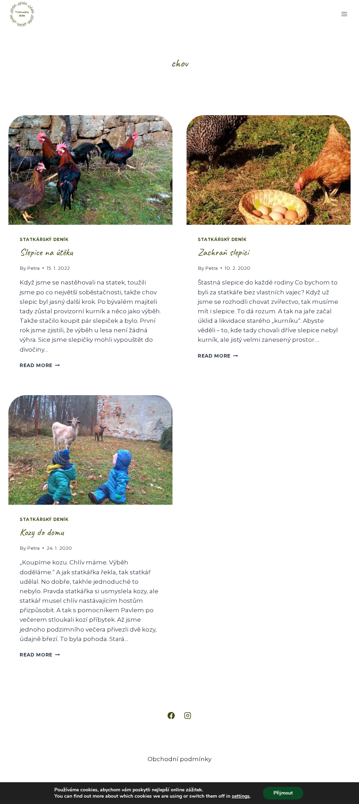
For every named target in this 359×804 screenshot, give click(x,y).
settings (241, 796)
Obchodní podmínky (179, 759)
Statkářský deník (44, 239)
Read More (40, 365)
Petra (33, 268)
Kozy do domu (41, 532)
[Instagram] (188, 715)
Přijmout (283, 793)
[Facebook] (171, 715)
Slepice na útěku (46, 252)
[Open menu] (344, 13)
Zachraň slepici (223, 252)
